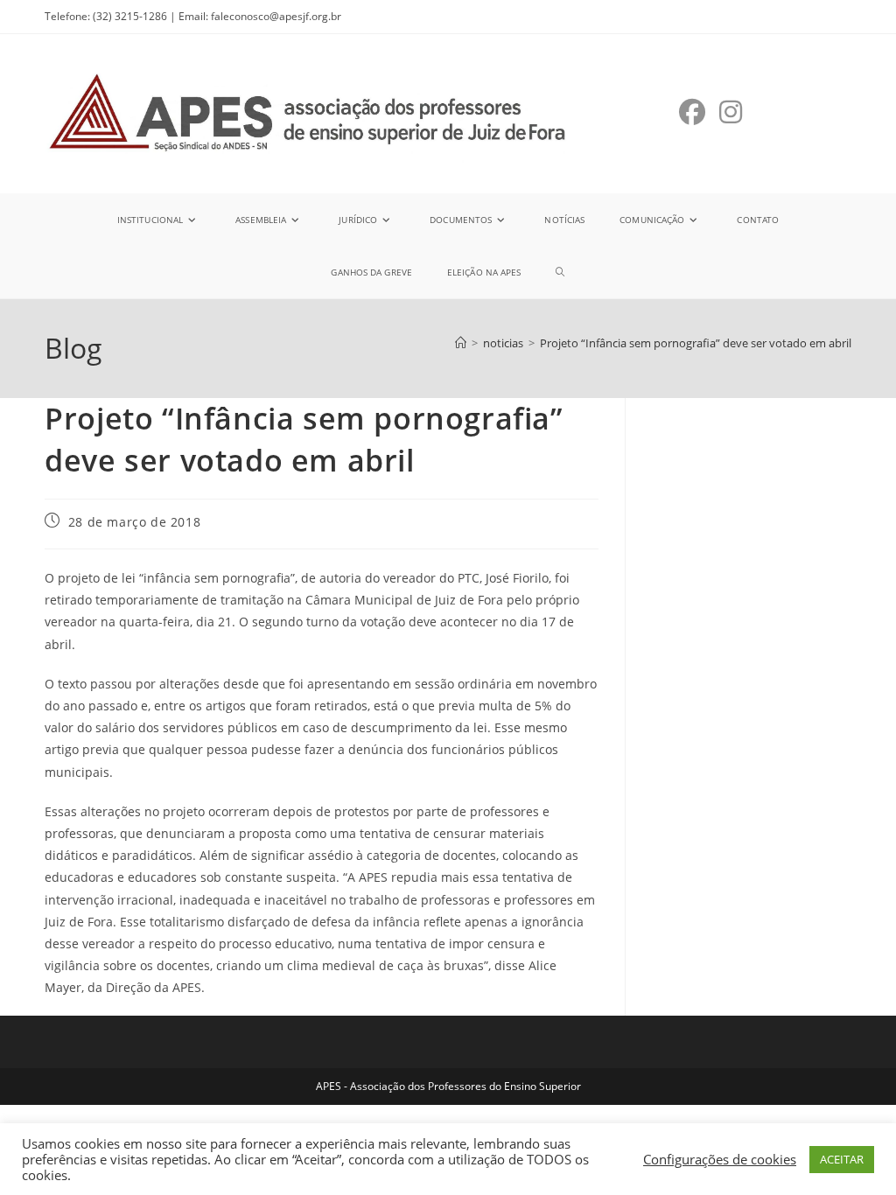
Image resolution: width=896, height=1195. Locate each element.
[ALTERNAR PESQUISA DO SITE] (560, 272)
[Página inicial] (460, 343)
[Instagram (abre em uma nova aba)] (730, 112)
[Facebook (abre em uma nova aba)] (692, 112)
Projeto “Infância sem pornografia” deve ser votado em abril (695, 343)
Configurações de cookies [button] (719, 1159)
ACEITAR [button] (842, 1159)
